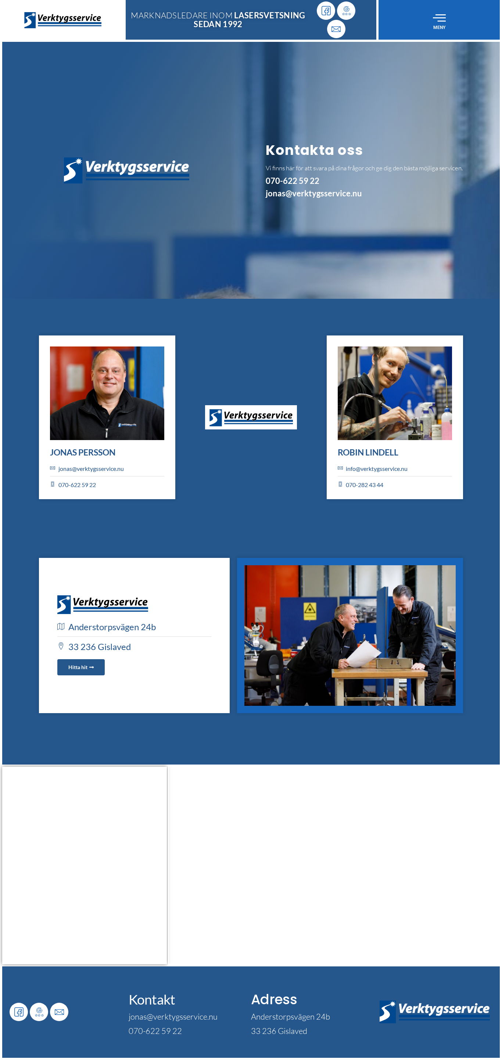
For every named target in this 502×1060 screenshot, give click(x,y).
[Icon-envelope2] (336, 29)
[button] (439, 17)
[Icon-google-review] (346, 10)
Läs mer (81, 882)
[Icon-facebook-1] (326, 10)
